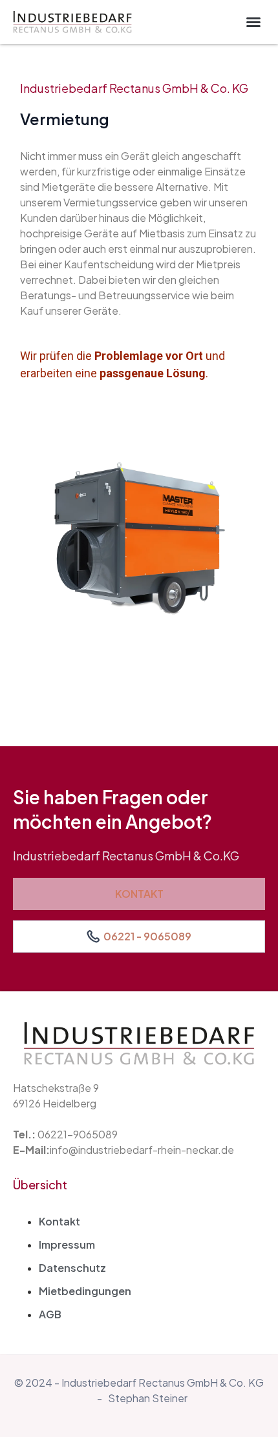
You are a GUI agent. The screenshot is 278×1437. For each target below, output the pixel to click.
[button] (253, 22)
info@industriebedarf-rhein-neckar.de (142, 1149)
